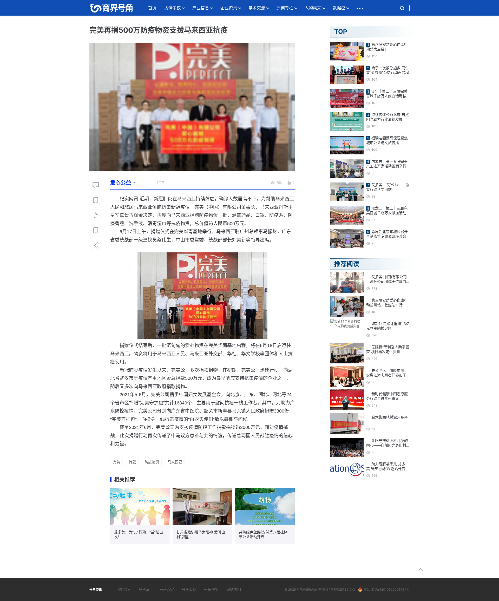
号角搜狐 (211, 589)
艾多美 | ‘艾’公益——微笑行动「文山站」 (387, 187)
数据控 (339, 7)
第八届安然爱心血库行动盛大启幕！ (387, 46)
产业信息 (200, 7)
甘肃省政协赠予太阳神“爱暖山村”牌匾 (200, 534)
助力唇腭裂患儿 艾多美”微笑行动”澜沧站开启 (385, 466)
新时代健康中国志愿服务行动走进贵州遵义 (387, 396)
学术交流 (256, 7)
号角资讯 (303, 589)
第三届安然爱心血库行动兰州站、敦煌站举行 (387, 302)
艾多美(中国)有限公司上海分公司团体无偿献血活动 (386, 279)
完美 (116, 462)
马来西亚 (175, 462)
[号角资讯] (111, 8)
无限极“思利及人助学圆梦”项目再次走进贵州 (387, 349)
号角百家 (166, 589)
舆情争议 (172, 7)
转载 (132, 462)
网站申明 (233, 589)
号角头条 (189, 589)
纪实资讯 (123, 589)
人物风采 (313, 7)
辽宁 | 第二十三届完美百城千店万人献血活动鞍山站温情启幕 (387, 93)
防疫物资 (152, 462)
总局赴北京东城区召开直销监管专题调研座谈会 (387, 233)
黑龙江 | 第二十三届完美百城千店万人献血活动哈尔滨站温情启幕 (387, 210)
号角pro (145, 589)
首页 (152, 7)
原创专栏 (285, 7)
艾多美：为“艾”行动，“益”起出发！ (138, 534)
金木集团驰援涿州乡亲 (389, 417)
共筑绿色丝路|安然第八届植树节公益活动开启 (263, 534)
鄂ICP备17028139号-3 (338, 589)
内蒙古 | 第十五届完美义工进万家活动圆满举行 (387, 163)
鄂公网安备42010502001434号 (387, 589)
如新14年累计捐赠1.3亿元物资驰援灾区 (388, 325)
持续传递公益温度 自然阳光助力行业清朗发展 (387, 116)
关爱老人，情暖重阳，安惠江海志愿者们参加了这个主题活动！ (387, 372)
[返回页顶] (420, 569)
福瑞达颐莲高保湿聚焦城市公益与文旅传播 (387, 140)
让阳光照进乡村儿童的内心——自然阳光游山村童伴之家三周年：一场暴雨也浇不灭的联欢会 (387, 443)
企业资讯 (228, 7)
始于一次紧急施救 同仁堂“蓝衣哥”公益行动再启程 (387, 70)
